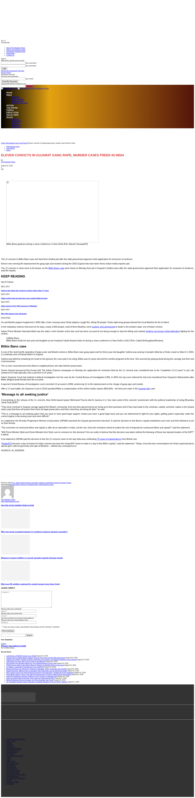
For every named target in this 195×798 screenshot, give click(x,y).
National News (18, 101)
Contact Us (10, 55)
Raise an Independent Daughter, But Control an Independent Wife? (30, 678)
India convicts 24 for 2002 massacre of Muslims (19, 306)
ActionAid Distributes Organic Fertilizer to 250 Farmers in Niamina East (31, 676)
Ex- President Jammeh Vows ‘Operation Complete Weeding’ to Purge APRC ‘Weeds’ (36, 682)
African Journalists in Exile (15, 50)
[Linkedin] (24, 173)
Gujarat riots (144, 389)
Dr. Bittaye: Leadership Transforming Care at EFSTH (25, 667)
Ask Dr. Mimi (12, 115)
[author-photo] (7, 498)
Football (15, 123)
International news (20, 103)
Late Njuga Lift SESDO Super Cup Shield (21, 656)
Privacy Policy (6, 73)
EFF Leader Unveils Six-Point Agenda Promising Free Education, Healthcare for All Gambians (40, 673)
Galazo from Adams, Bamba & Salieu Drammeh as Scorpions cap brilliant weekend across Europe (41, 660)
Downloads (10, 53)
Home (9, 92)
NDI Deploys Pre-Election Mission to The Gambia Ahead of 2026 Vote (31, 663)
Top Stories (12, 107)
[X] (15, 173)
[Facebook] (5, 173)
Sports (9, 117)
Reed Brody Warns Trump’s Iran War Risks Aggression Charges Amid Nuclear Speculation (38, 674)
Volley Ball (16, 125)
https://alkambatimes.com (10, 501)
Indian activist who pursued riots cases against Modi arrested (24, 298)
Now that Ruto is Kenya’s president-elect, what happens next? (31, 485)
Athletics (15, 119)
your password (31, 66)
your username (31, 63)
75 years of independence (109, 439)
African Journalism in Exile (13, 646)
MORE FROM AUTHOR (25, 505)
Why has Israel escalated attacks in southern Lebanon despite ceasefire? (34, 532)
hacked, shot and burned (103, 327)
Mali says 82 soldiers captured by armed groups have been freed (30, 584)
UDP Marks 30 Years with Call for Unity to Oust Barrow (25, 661)
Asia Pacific (23, 143)
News (9, 95)
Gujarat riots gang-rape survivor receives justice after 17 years (25, 291)
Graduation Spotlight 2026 (15, 52)
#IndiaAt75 (7, 443)
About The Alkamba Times (15, 48)
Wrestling (16, 127)
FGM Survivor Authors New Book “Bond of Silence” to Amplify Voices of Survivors (35, 665)
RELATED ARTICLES (9, 505)
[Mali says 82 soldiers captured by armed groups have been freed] (15, 580)
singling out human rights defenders (163, 331)
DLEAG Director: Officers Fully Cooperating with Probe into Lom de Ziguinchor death (36, 671)
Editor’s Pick (12, 112)
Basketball (16, 121)
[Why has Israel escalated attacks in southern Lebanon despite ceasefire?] (15, 528)
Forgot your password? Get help (12, 71)
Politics (10, 110)
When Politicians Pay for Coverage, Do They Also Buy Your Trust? (30, 680)
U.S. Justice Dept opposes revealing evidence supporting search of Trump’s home (41, 483)
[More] (34, 173)
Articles (10, 105)
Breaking (16, 97)
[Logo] (9, 88)
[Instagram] (16, 731)
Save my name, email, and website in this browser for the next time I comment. (32, 627)
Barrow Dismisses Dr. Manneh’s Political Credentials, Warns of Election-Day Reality (36, 669)
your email (29, 79)
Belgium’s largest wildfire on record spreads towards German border (32, 558)
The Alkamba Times (8, 162)
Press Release (18, 99)
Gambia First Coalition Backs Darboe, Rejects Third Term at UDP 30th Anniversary (35, 658)
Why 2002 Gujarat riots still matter (14, 314)
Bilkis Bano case (56, 268)
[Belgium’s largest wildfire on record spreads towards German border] (15, 554)
